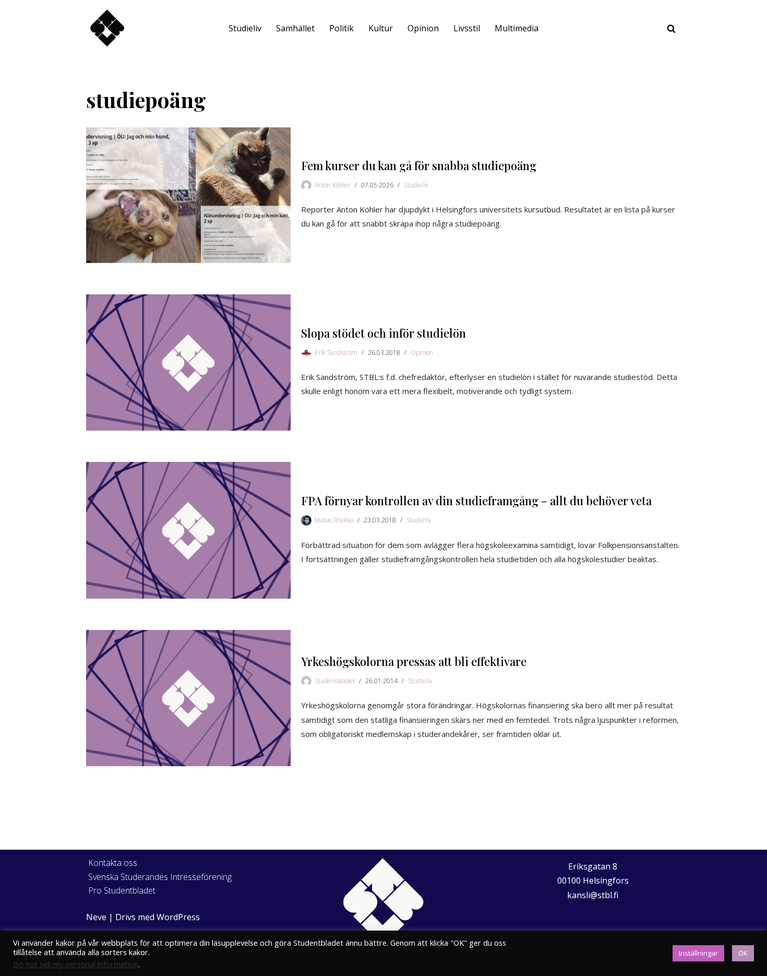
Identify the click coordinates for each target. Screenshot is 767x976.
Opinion (423, 28)
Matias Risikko (334, 520)
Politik (341, 28)
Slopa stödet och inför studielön (383, 333)
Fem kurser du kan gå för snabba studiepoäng (418, 165)
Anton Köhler (333, 185)
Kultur (380, 28)
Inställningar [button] (698, 953)
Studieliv (245, 28)
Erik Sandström (336, 352)
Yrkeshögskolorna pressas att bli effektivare (413, 661)
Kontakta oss (112, 862)
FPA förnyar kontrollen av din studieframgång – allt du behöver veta (476, 500)
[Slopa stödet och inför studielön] (188, 362)
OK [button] (743, 953)
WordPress (178, 917)
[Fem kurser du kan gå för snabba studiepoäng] (188, 195)
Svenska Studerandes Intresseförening (160, 877)
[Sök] (671, 28)
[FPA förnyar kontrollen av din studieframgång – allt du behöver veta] (188, 530)
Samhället (295, 28)
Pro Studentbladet (121, 890)
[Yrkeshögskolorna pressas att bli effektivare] (188, 698)
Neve (96, 917)
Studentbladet (335, 680)
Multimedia (516, 28)
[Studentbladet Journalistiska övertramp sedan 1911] (107, 28)
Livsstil (466, 28)
